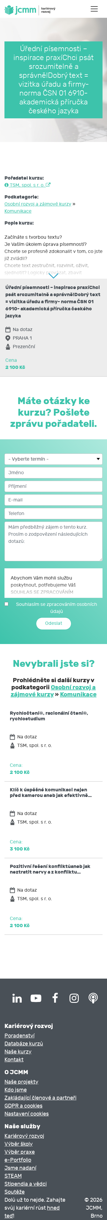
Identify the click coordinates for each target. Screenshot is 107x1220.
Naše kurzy (18, 1052)
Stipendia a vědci (25, 1184)
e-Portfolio (17, 1160)
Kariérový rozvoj (24, 1136)
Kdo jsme (15, 1090)
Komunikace (18, 211)
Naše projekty (21, 1082)
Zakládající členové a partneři (40, 1098)
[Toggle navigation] (94, 9)
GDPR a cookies (23, 1106)
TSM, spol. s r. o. (27, 185)
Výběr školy (18, 1144)
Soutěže (14, 1192)
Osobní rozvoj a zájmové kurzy (37, 204)
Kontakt (13, 1060)
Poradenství (19, 1036)
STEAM (13, 1176)
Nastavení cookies (26, 1114)
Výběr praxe (19, 1152)
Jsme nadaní (20, 1168)
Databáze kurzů (23, 1044)
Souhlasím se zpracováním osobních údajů (56, 608)
